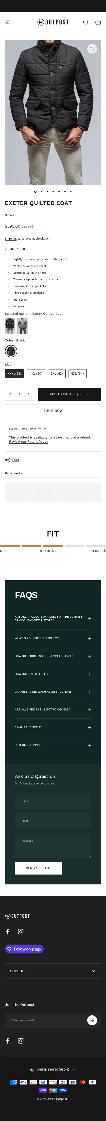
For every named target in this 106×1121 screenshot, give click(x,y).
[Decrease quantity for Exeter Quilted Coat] (10, 394)
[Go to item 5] (59, 192)
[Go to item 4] (53, 192)
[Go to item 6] (65, 192)
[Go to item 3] (47, 192)
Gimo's (9, 215)
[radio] (10, 326)
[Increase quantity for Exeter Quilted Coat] (28, 394)
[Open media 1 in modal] (92, 49)
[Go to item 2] (41, 192)
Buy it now (53, 410)
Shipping (11, 239)
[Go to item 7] (71, 192)
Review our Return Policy (28, 441)
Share (15, 460)
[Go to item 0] (35, 192)
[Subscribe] (92, 1020)
